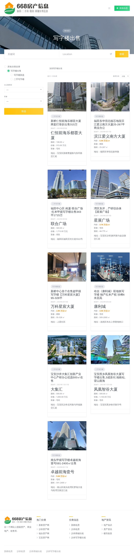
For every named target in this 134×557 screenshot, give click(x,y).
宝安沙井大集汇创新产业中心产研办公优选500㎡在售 (67, 377)
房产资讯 (108, 529)
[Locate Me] (111, 54)
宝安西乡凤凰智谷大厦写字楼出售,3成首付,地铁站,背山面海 (109, 377)
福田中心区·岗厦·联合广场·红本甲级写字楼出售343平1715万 (67, 212)
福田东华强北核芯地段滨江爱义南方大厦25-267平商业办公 (109, 124)
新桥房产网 (44, 525)
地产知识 (108, 525)
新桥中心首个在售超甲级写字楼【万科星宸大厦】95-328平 (66, 295)
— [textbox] (7, 89)
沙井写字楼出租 (78, 537)
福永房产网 (44, 533)
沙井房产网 (44, 529)
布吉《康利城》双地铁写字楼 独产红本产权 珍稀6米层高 (109, 295)
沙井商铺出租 (77, 533)
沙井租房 (75, 529)
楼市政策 (108, 533)
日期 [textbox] (123, 76)
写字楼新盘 (99, 116)
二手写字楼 (56, 116)
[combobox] (23, 89)
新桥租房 (75, 525)
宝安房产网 (44, 537)
